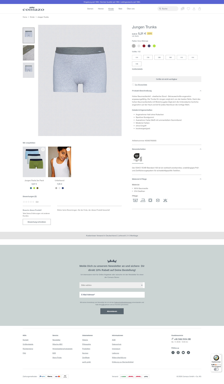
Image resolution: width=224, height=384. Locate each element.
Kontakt (25, 340)
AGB (102, 304)
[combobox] (169, 8)
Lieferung (115, 353)
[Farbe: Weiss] (59, 188)
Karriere (85, 353)
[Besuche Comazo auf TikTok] (188, 352)
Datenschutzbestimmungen (123, 302)
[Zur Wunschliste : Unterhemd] (68, 149)
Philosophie (86, 344)
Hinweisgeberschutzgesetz (62, 349)
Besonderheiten (139, 149)
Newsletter (56, 340)
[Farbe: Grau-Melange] (56, 188)
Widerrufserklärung (119, 357)
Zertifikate (86, 357)
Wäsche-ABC (57, 344)
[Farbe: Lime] (34, 188)
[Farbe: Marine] (63, 188)
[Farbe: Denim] (31, 188)
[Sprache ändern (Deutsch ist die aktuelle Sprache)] (182, 8)
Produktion (86, 349)
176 (137, 64)
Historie (85, 340)
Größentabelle (137, 69)
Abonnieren (112, 311)
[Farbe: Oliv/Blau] (37, 188)
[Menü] (220, 355)
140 (170, 57)
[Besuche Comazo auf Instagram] (178, 352)
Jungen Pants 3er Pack (34, 180)
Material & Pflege (139, 179)
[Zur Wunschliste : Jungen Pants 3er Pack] (43, 149)
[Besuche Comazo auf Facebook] (173, 352)
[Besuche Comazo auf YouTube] (183, 352)
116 (148, 57)
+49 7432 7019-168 (182, 339)
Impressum (116, 349)
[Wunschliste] (188, 8)
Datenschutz (116, 344)
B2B (54, 353)
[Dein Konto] (194, 8)
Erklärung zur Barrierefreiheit (122, 362)
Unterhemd (59, 180)
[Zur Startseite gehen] (33, 9)
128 (159, 57)
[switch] (216, 369)
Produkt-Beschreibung (142, 91)
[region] (72, 80)
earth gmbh (86, 362)
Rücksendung (28, 349)
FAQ (24, 353)
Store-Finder (57, 357)
